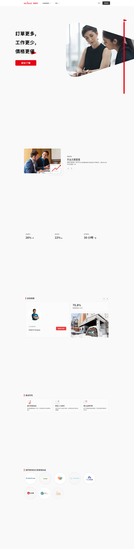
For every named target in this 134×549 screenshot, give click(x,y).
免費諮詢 (106, 3)
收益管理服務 (45, 3)
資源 (56, 3)
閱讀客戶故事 (61, 328)
